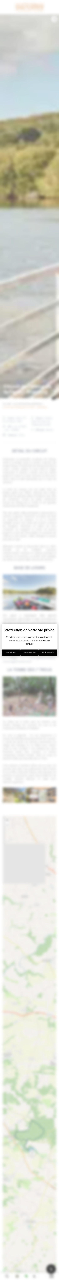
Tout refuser (11, 652)
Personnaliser (29, 652)
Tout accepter (48, 652)
